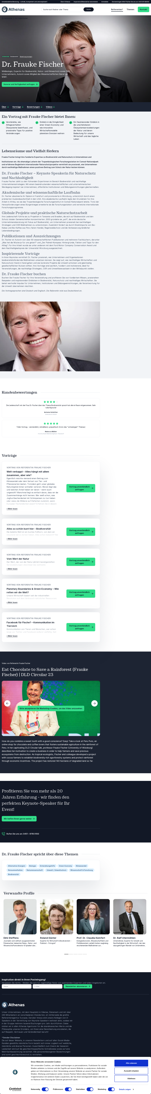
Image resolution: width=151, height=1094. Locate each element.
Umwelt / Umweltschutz (56, 870)
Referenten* (117, 9)
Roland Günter (48, 938)
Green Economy (65, 866)
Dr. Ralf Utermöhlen (124, 938)
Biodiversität (13, 874)
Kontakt (143, 9)
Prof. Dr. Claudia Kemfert (91, 938)
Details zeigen (125, 1089)
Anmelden (104, 2)
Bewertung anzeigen (26, 56)
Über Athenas (65, 2)
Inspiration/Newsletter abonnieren (86, 2)
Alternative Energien (16, 866)
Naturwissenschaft (35, 870)
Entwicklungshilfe (47, 866)
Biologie (32, 866)
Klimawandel (81, 866)
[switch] (68, 1089)
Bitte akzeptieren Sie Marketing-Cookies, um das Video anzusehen (51, 708)
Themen (130, 9)
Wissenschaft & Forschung (81, 870)
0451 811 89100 (143, 2)
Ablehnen (131, 1079)
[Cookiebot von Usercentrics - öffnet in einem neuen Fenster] (15, 1089)
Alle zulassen (131, 1063)
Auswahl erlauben (131, 1071)
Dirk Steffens (11, 938)
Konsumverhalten (15, 870)
